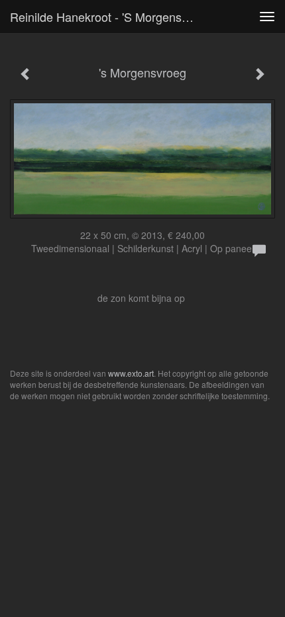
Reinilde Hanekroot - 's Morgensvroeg (108, 16)
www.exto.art (131, 373)
